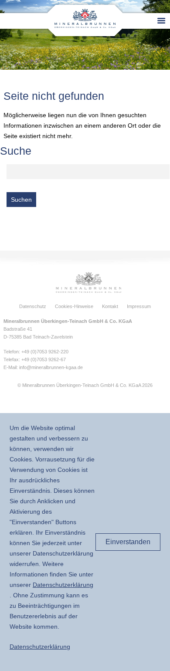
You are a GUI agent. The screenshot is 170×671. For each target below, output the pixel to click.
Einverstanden (127, 542)
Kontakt (110, 306)
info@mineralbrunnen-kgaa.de (51, 367)
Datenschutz (32, 306)
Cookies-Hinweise (74, 306)
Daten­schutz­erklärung (63, 584)
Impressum (139, 306)
